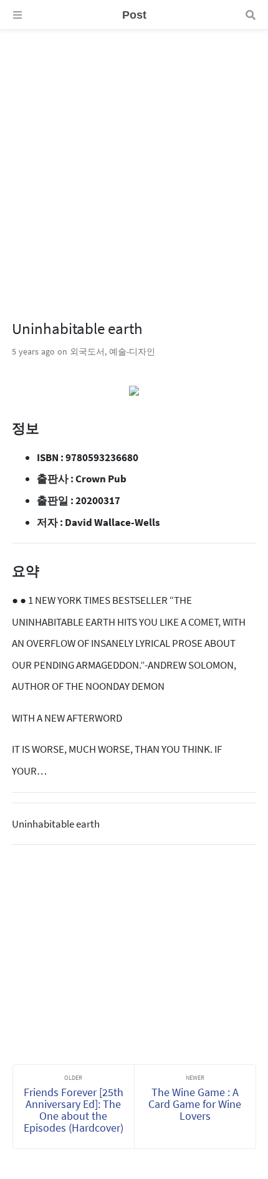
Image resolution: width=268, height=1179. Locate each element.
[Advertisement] (134, 164)
